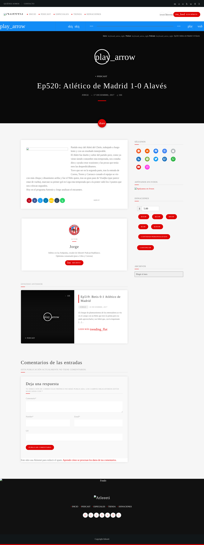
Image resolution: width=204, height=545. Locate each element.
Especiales (62, 14)
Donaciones (94, 14)
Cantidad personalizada (154, 237)
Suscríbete (186, 14)
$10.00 (143, 217)
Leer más (92, 329)
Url (27, 431)
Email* (77, 417)
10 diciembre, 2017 (98, 307)
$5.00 (143, 227)
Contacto (29, 4)
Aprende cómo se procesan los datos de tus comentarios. (89, 460)
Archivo (74, 262)
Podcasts (152, 36)
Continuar (145, 248)
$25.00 (157, 217)
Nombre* (29, 417)
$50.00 (171, 217)
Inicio (32, 14)
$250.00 (157, 227)
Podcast (46, 14)
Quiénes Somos (11, 4)
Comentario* (31, 398)
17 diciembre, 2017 (104, 95)
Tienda (77, 14)
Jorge (85, 95)
